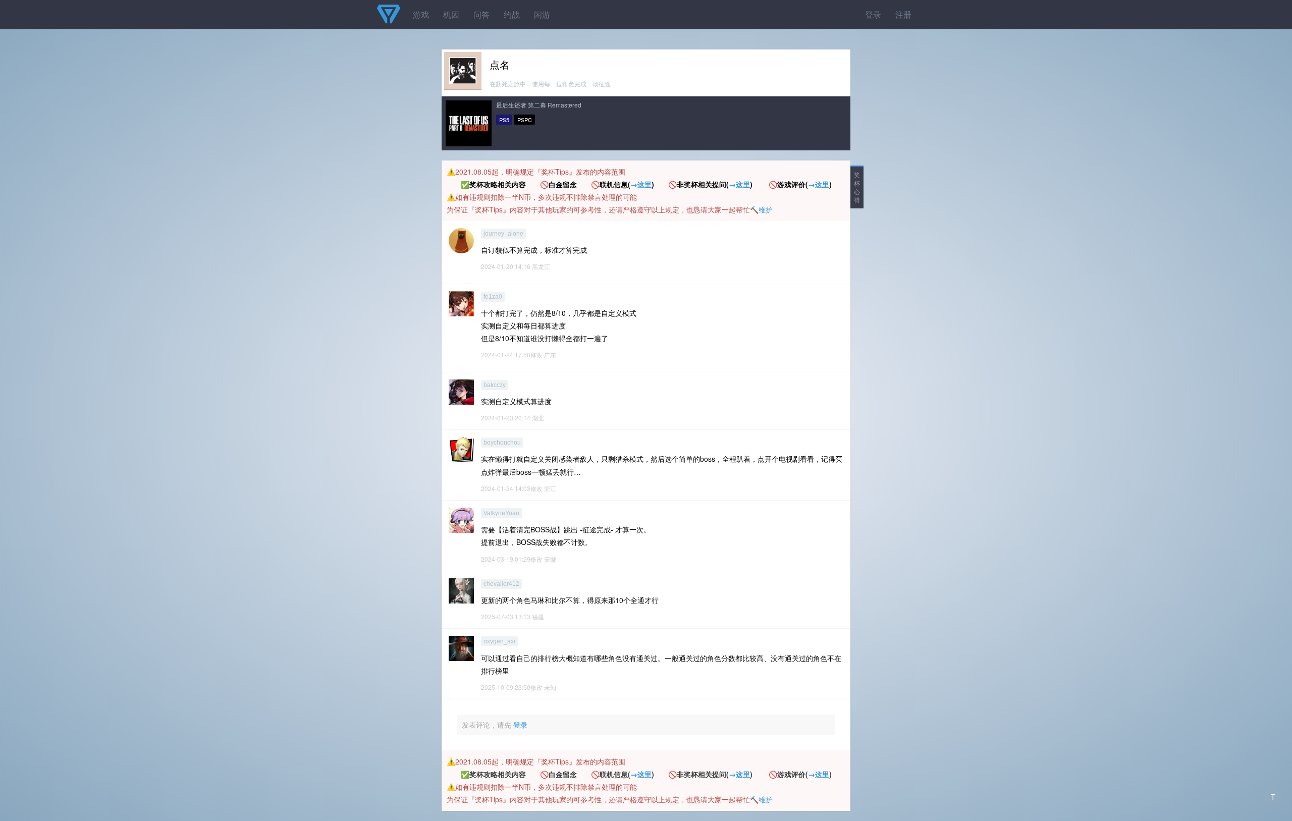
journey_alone (503, 233)
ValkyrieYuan (501, 513)
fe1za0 (492, 296)
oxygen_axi (499, 641)
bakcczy (494, 385)
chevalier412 (501, 583)
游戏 (421, 14)
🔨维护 (761, 209)
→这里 (641, 184)
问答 (481, 14)
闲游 (542, 14)
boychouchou (502, 442)
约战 (512, 14)
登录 (873, 14)
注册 (903, 14)
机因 (451, 14)
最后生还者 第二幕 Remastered (538, 104)
